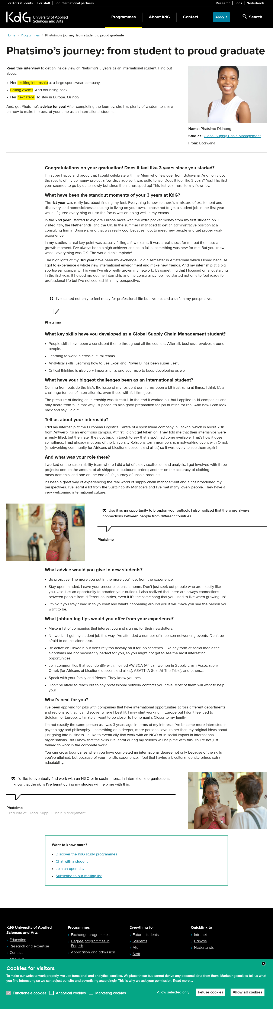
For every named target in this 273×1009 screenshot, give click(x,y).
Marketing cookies (110, 993)
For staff (43, 3)
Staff (136, 953)
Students (140, 941)
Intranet (200, 934)
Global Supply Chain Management (232, 136)
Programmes (123, 17)
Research (223, 3)
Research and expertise (29, 946)
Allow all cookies (247, 992)
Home (10, 35)
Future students (146, 934)
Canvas (200, 941)
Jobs (238, 3)
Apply (219, 17)
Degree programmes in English (90, 943)
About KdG (159, 17)
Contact (190, 17)
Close (263, 963)
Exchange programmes (90, 934)
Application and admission (93, 952)
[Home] (37, 17)
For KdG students (19, 3)
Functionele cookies (29, 993)
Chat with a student (72, 861)
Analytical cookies (71, 993)
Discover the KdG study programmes (86, 854)
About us (17, 959)
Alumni (138, 947)
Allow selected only (173, 992)
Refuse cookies (210, 992)
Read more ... (183, 981)
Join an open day (70, 869)
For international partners (74, 3)
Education (18, 939)
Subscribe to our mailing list (79, 876)
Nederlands (255, 3)
